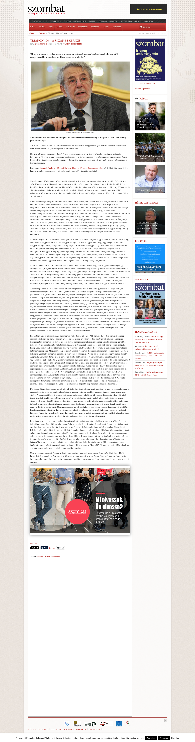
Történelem (76, 44)
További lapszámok (142, 88)
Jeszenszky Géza (95, 167)
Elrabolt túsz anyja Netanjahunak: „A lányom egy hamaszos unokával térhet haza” (149, 339)
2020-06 (40, 556)
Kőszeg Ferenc (41, 44)
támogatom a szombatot (148, 9)
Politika (42, 33)
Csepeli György (64, 167)
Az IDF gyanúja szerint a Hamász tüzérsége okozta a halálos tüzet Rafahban (149, 356)
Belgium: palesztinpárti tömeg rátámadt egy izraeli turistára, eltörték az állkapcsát (149, 365)
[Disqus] (80, 598)
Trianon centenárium (52, 556)
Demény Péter (78, 167)
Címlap (32, 33)
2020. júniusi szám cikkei (145, 83)
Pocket (52, 547)
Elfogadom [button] (151, 738)
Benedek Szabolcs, (48, 167)
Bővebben (174, 737)
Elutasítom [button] (164, 738)
